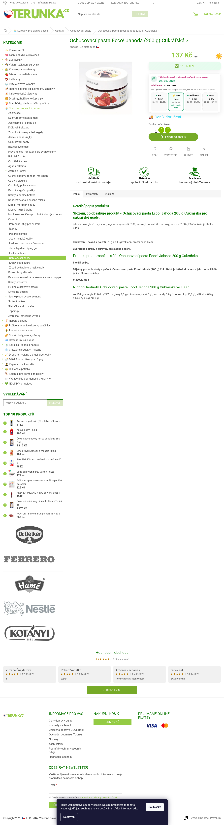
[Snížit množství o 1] (168, 130)
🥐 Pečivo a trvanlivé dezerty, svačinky (27, 325)
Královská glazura (18, 127)
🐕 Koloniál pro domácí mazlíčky (24, 373)
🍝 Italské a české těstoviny (21, 93)
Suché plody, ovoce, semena (24, 296)
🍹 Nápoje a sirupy (16, 320)
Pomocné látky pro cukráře (24, 224)
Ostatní (12, 219)
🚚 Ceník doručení (165, 117)
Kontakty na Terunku (125, 2)
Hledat (140, 14)
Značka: (84, 47)
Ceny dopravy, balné (91, 2)
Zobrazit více (112, 690)
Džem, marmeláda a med (23, 117)
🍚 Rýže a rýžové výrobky (20, 84)
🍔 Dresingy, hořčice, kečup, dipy (24, 98)
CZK (199, 2)
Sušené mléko (16, 301)
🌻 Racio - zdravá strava (19, 330)
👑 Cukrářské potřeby (17, 369)
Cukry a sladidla (17, 180)
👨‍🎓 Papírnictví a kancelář (19, 364)
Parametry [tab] (92, 193)
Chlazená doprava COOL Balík (66, 729)
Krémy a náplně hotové (21, 195)
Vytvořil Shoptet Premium (206, 818)
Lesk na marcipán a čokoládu (26, 243)
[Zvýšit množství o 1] (161, 130)
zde (135, 808)
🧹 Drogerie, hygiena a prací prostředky (28, 354)
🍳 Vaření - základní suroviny (22, 64)
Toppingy (13, 311)
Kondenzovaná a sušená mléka (26, 200)
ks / (113, 722)
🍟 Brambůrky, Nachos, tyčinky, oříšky (27, 103)
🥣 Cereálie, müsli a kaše (19, 340)
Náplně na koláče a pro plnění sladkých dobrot (35, 214)
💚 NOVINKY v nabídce (18, 383)
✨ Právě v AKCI (14, 50)
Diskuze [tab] (109, 193)
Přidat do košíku (175, 137)
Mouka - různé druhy (20, 209)
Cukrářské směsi (18, 161)
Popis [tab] (76, 193)
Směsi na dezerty (18, 291)
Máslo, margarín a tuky (21, 204)
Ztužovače (14, 113)
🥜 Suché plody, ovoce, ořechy (22, 335)
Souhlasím (155, 807)
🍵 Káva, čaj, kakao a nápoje (22, 344)
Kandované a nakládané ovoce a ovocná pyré (34, 277)
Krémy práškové (17, 282)
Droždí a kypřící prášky (21, 190)
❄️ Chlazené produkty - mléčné (23, 349)
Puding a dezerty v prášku (23, 287)
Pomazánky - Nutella (20, 272)
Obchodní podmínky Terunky (65, 734)
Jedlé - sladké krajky (20, 137)
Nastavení (69, 817)
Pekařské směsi (17, 156)
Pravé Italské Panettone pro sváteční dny (32, 151)
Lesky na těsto (17, 253)
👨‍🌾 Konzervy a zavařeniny (20, 69)
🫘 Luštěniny (12, 79)
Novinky (53, 739)
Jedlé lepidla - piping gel (22, 122)
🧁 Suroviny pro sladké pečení (22, 108)
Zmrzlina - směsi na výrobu (24, 315)
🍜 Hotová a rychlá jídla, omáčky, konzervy (30, 88)
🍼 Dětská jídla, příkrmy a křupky (24, 359)
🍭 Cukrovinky (13, 59)
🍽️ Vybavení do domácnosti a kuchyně (28, 378)
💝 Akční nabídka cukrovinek (22, 55)
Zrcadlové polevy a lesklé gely (25, 132)
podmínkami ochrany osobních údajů (99, 797)
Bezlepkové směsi (18, 146)
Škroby (13, 229)
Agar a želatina (17, 166)
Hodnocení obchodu (112, 653)
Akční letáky (56, 744)
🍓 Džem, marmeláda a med (21, 74)
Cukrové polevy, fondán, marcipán (28, 175)
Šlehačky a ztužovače (21, 306)
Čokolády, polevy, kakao (22, 185)
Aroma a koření (17, 170)
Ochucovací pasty (18, 142)
